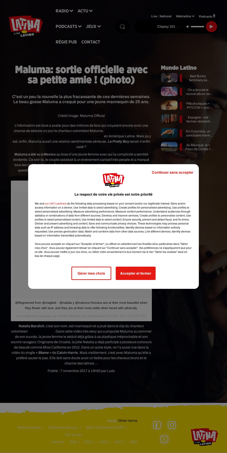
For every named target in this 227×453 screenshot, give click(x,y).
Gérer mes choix (91, 273)
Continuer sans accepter (172, 172)
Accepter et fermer (135, 273)
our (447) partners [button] (56, 203)
